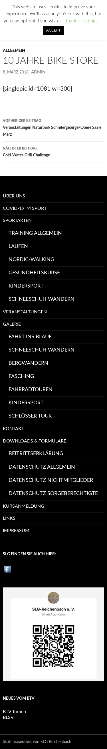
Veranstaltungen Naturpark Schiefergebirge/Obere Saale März (52, 128)
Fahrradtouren (31, 389)
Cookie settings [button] (82, 20)
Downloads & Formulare (34, 441)
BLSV (8, 717)
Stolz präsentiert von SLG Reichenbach (37, 742)
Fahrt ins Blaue (30, 336)
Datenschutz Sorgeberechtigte (53, 493)
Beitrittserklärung (36, 453)
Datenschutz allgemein (42, 467)
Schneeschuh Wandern (41, 299)
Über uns (14, 196)
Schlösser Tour (30, 416)
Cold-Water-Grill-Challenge (26, 152)
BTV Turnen (14, 711)
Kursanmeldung (23, 506)
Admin (38, 72)
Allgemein (14, 51)
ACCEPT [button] (53, 30)
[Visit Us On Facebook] (7, 568)
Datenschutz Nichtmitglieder (51, 480)
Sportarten (17, 220)
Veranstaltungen (25, 312)
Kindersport (26, 286)
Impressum (16, 530)
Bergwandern (28, 363)
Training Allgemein (35, 233)
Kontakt (13, 428)
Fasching (21, 376)
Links (9, 518)
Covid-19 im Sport (25, 208)
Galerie (12, 324)
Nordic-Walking (31, 259)
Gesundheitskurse (34, 272)
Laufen (18, 246)
